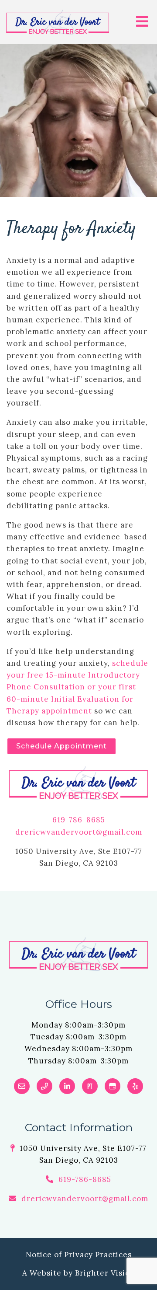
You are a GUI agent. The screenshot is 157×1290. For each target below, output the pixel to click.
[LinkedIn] (67, 1086)
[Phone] (44, 1086)
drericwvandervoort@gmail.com (78, 832)
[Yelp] (135, 1086)
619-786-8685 (78, 820)
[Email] (22, 1086)
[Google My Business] (112, 1086)
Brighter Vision (105, 1273)
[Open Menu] (142, 22)
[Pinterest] (90, 1086)
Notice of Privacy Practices (79, 1254)
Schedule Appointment (61, 746)
